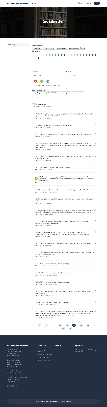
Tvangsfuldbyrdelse (44, 357)
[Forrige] (39, 325)
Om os (34, 3)
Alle (37, 58)
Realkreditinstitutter (49, 48)
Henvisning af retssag (44, 360)
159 (88, 325)
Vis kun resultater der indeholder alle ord (47, 85)
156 (67, 325)
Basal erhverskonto (74, 48)
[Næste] (70, 328)
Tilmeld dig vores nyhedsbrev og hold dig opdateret (87, 350)
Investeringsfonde (61, 48)
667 (63, 328)
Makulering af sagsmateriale (41, 350)
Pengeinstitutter (37, 48)
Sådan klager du (61, 350)
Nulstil (83, 48)
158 (81, 325)
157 (74, 325)
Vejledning (11, 45)
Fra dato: (35, 71)
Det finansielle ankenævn (17, 3)
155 (60, 325)
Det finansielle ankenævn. (48, 401)
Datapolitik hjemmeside (45, 354)
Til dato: (68, 71)
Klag (97, 3)
